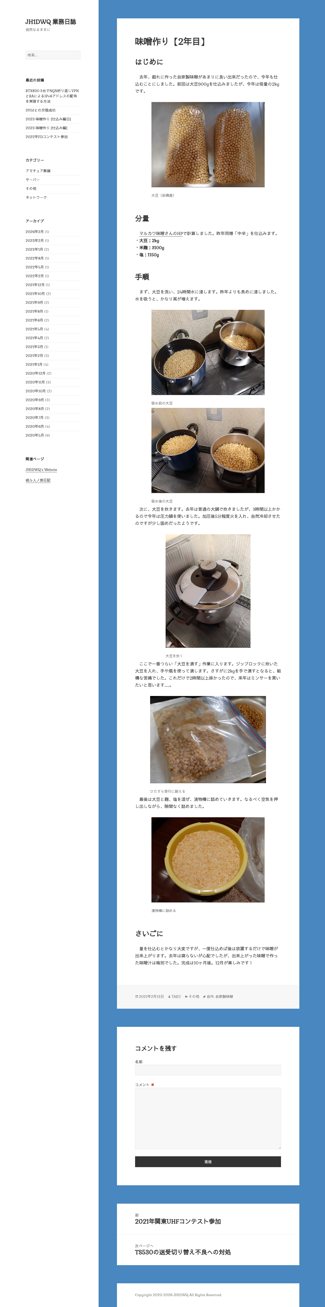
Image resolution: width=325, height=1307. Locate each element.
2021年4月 (34, 338)
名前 (138, 1062)
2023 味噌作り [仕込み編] (46, 128)
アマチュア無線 (38, 171)
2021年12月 (35, 285)
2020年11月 (35, 382)
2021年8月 (34, 311)
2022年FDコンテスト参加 (47, 137)
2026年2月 (35, 231)
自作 (210, 996)
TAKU (176, 996)
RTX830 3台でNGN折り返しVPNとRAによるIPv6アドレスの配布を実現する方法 (52, 96)
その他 (31, 188)
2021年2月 (34, 355)
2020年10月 (36, 391)
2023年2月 (35, 240)
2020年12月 (36, 373)
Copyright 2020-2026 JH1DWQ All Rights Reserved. (178, 1295)
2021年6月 (34, 320)
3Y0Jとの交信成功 (40, 110)
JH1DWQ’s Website (41, 469)
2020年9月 (35, 400)
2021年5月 (34, 329)
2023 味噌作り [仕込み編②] (48, 119)
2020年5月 (35, 435)
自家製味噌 (224, 996)
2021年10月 (35, 293)
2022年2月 (35, 276)
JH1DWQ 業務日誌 (51, 22)
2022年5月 (35, 267)
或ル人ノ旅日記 (38, 480)
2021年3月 (34, 347)
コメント (145, 1085)
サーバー (33, 179)
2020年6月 (35, 426)
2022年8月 (35, 258)
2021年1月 (34, 364)
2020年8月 (35, 409)
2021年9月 (34, 302)
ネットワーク (36, 197)
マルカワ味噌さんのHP (161, 233)
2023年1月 (34, 249)
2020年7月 (35, 417)
